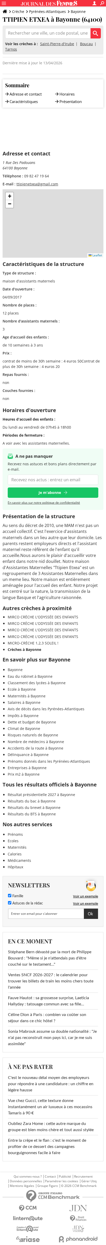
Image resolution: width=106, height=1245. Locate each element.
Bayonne (78, 11)
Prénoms (15, 834)
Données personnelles (26, 1181)
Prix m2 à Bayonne (24, 774)
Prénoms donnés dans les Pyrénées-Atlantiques (49, 761)
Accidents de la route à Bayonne (35, 748)
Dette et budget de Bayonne (32, 722)
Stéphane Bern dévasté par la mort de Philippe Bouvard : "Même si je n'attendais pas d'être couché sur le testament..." (49, 958)
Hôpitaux (15, 866)
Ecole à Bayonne (22, 689)
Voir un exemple (85, 896)
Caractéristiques (24, 101)
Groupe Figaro (47, 1186)
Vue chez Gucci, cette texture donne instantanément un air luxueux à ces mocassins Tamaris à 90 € (50, 1107)
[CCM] (28, 1208)
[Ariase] (28, 1239)
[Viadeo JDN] (78, 1229)
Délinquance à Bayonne (28, 754)
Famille (17, 896)
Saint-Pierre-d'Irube (57, 43)
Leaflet (97, 255)
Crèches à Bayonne (24, 649)
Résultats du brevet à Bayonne (34, 807)
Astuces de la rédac (27, 903)
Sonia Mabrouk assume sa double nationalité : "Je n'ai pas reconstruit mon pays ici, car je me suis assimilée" (52, 1037)
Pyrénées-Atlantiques (47, 11)
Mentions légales (22, 1186)
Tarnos (11, 49)
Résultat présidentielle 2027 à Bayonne (41, 794)
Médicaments (19, 860)
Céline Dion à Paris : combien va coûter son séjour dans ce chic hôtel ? (47, 1018)
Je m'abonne (50, 492)
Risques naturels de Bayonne (33, 734)
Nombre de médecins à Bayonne (36, 741)
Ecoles (13, 840)
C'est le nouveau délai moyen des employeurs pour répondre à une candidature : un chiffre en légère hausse (50, 1084)
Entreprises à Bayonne (27, 767)
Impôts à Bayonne (23, 715)
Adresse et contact (26, 94)
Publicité (65, 1176)
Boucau (86, 43)
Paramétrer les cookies (61, 1181)
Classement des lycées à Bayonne (37, 682)
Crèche (18, 11)
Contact (50, 1176)
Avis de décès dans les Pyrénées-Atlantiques (46, 708)
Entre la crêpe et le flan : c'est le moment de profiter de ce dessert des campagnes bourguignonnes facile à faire (47, 1146)
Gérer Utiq (88, 1181)
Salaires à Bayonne (24, 702)
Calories (15, 854)
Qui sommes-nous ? (28, 1176)
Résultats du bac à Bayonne (32, 801)
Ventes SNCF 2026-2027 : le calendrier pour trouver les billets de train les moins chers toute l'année (50, 981)
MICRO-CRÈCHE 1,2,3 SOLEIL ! (33, 643)
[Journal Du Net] (78, 1208)
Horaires (67, 94)
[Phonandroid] (78, 1239)
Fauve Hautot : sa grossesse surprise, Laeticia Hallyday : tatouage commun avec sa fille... (48, 1001)
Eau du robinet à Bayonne (30, 676)
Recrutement (83, 1176)
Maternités (17, 847)
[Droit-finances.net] (78, 1218)
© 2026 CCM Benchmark (78, 1186)
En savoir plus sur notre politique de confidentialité (44, 502)
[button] (9, 196)
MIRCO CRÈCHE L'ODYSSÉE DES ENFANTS (43, 616)
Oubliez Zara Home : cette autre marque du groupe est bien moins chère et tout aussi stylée (51, 1127)
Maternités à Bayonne (27, 696)
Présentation (70, 101)
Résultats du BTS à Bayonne (32, 813)
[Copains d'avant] (28, 1229)
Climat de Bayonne (24, 728)
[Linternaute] (28, 1218)
